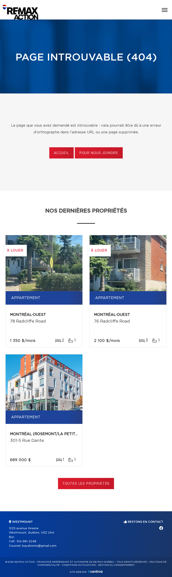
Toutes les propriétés (86, 483)
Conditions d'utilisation (79, 565)
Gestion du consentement (116, 565)
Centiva (95, 571)
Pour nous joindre (98, 153)
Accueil (61, 153)
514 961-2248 (26, 541)
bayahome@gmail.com (39, 545)
